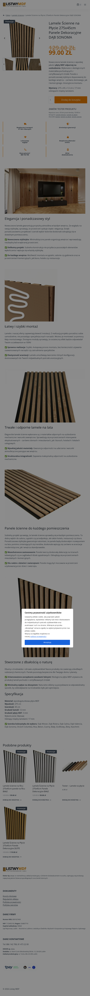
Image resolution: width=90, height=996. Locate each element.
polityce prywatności (38, 636)
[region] (47, 628)
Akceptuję (47, 642)
